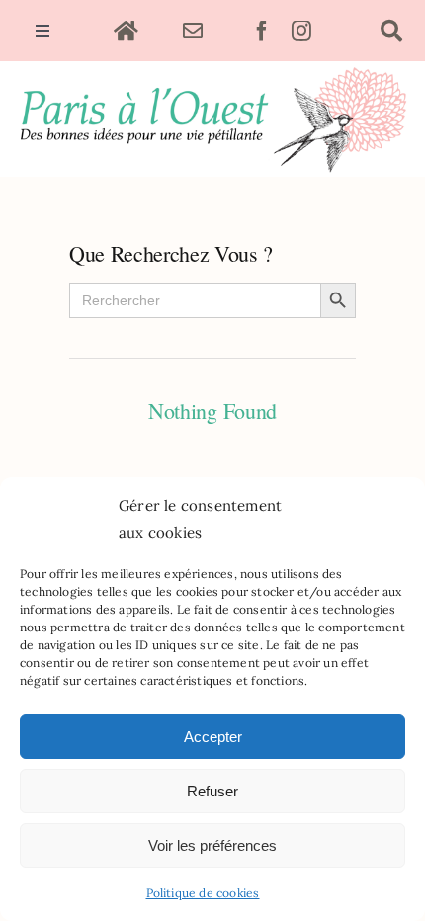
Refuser (212, 791)
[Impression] (212, 69)
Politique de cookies (203, 892)
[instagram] (301, 31)
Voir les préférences (212, 845)
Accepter (213, 736)
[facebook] (262, 31)
